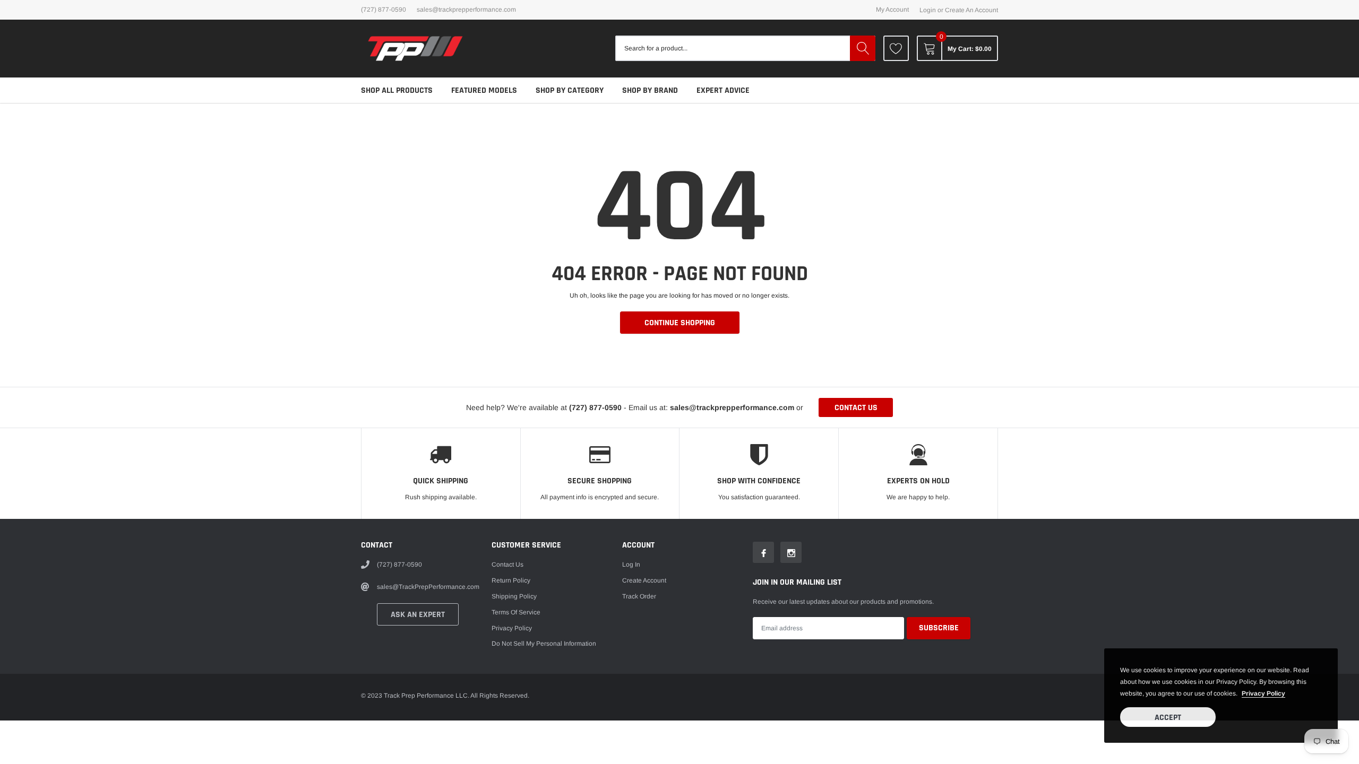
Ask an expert (418, 614)
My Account (892, 9)
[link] (896, 48)
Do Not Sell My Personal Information (544, 643)
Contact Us (507, 564)
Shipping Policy (514, 596)
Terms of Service (516, 612)
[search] (862, 48)
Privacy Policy (512, 628)
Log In (631, 564)
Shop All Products (397, 90)
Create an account (971, 10)
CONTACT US (856, 407)
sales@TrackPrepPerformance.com (466, 9)
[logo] (415, 48)
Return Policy (511, 580)
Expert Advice (723, 90)
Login (927, 10)
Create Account (644, 580)
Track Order (639, 596)
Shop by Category (570, 90)
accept (1168, 717)
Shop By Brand (650, 90)
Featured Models (484, 90)
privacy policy (1263, 693)
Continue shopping (679, 322)
